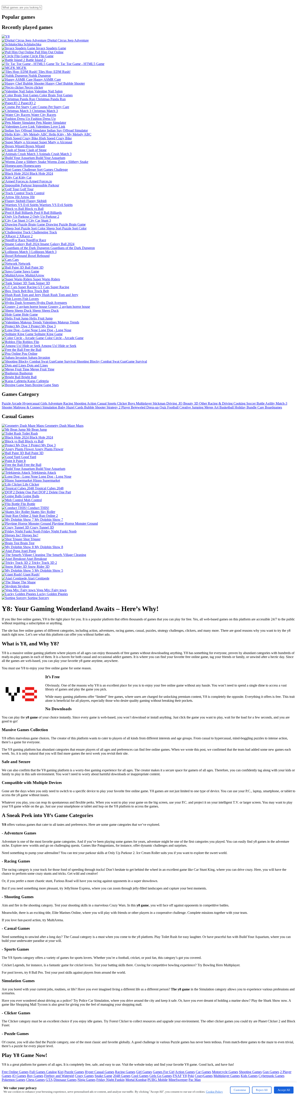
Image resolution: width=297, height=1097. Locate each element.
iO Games (19, 1076)
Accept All (284, 1090)
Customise (240, 1090)
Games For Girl (163, 1072)
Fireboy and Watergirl (59, 1076)
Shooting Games (250, 1072)
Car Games (203, 1072)
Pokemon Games (13, 1080)
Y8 (184, 1076)
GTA (49, 1080)
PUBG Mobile (157, 1080)
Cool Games (139, 1076)
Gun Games (271, 1072)
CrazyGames (204, 1076)
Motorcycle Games (225, 1072)
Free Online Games (15, 1072)
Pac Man (195, 1080)
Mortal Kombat (136, 1080)
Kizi (60, 1072)
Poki (191, 1076)
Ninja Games (86, 1080)
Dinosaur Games (65, 1080)
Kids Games (249, 1076)
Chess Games (35, 1080)
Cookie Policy (214, 1091)
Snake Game (103, 1076)
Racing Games (125, 1072)
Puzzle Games (74, 1072)
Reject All (262, 1090)
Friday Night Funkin (110, 1080)
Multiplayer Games (227, 1076)
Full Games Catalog (43, 1072)
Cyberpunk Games (271, 1076)
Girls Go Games (160, 1076)
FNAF (177, 1076)
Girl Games (144, 1072)
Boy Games (35, 1076)
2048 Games (121, 1076)
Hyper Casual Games (99, 1072)
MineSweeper (178, 1080)
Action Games (185, 1072)
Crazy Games (84, 1076)
